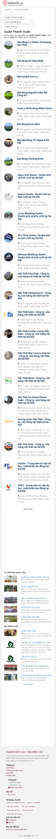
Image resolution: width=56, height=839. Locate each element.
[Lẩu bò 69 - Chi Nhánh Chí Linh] (10, 644)
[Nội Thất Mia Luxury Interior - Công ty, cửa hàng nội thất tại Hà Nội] (8, 355)
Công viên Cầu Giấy (30, 616)
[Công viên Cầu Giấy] (10, 618)
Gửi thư (11, 822)
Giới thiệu (10, 768)
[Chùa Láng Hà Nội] (10, 588)
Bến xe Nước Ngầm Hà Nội (33, 598)
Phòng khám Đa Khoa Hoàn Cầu (36, 675)
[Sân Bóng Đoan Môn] (8, 126)
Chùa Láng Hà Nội (29, 586)
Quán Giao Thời (28, 630)
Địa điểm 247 (29, 836)
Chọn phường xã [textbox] (13, 22)
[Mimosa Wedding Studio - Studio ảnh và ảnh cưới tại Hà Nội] (8, 257)
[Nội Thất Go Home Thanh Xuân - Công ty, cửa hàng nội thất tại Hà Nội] (8, 399)
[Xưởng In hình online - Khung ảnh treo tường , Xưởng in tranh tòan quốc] (10, 578)
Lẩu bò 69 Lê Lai (29, 656)
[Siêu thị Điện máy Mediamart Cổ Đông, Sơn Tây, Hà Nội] (10, 667)
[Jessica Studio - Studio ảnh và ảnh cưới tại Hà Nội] (8, 196)
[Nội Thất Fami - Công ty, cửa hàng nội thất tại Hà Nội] (8, 314)
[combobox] (15, 17)
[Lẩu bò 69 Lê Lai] (10, 658)
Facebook (12, 820)
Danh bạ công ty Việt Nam (16, 829)
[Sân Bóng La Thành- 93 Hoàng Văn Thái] (8, 44)
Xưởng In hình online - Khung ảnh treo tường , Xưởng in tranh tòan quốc (36, 577)
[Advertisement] (28, 541)
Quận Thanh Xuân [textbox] (13, 17)
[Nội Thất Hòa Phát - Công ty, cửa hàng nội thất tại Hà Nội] (8, 276)
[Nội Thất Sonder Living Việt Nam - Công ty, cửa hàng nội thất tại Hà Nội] (8, 333)
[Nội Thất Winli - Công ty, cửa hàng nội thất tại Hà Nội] (8, 380)
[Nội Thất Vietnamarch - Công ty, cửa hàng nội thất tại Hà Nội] (8, 295)
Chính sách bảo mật (14, 770)
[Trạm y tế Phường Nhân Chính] (8, 111)
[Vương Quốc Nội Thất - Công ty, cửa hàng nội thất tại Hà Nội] (8, 421)
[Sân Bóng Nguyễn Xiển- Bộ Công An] (8, 95)
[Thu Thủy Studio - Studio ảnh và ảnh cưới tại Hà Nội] (8, 237)
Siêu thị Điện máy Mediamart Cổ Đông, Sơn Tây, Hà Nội (36, 666)
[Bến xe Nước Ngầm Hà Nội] (10, 599)
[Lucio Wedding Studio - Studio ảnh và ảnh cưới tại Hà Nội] (8, 215)
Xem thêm (28, 684)
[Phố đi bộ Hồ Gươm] (10, 609)
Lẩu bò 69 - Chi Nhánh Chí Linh (35, 642)
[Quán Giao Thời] (10, 632)
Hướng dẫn (10, 775)
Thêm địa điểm (16, 787)
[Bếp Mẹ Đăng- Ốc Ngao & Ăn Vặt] (8, 142)
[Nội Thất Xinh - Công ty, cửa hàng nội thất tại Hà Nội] (8, 446)
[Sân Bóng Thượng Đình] (8, 161)
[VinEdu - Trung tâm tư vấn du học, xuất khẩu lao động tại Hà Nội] (8, 465)
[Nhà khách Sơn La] (8, 79)
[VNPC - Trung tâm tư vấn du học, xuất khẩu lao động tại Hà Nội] (8, 487)
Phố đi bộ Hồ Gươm (30, 607)
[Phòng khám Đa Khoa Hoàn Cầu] (10, 677)
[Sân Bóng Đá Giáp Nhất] (8, 63)
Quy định (10, 773)
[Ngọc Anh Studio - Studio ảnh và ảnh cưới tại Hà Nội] (8, 177)
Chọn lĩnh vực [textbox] (11, 26)
